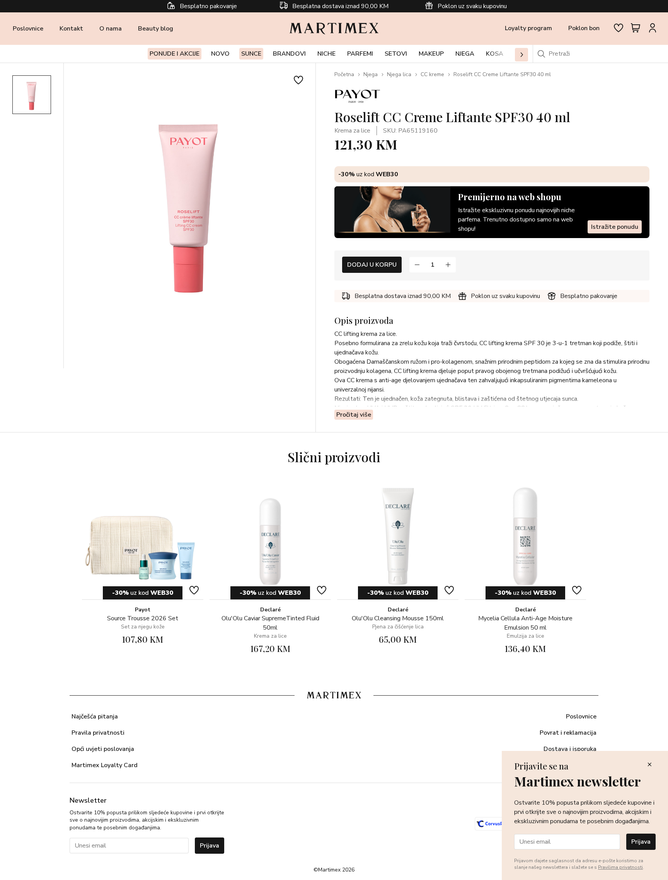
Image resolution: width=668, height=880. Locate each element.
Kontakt (71, 28)
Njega (370, 74)
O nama (110, 28)
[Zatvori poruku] (649, 765)
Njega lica (399, 74)
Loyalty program (528, 28)
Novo (220, 53)
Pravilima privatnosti (620, 867)
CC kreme (432, 74)
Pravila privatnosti (98, 733)
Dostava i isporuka (570, 749)
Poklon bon (584, 28)
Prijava (209, 845)
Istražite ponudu (614, 227)
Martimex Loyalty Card (105, 765)
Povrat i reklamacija (568, 733)
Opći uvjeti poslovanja (103, 749)
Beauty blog (155, 28)
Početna (344, 74)
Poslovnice (28, 28)
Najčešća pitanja (95, 716)
